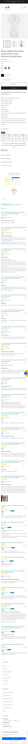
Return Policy (6, 674)
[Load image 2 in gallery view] (14, 44)
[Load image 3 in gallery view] (21, 44)
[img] (14, 173)
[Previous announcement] (2, 1)
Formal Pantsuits (6, 695)
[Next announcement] (25, 1)
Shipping (2, 61)
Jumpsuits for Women (7, 698)
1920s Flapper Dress (7, 707)
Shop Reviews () (17, 204)
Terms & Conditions (7, 677)
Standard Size (7, 80)
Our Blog (5, 668)
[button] (2, 7)
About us (5, 665)
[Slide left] (1, 44)
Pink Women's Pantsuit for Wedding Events (14, 557)
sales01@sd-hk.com (7, 726)
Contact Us (5, 684)
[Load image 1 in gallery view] (6, 44)
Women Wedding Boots (8, 704)
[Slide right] (26, 44)
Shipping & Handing (7, 671)
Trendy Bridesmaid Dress (8, 701)
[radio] (2, 68)
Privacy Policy (6, 681)
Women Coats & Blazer (8, 692)
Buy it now (14, 88)
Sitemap (4, 711)
